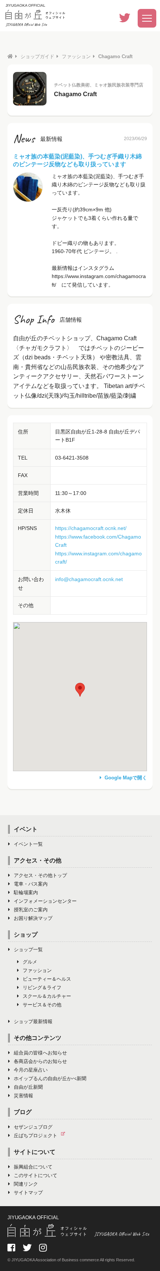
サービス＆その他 (42, 1004)
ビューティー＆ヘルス (47, 979)
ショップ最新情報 (33, 1021)
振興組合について (33, 1166)
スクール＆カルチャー (47, 996)
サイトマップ (28, 1192)
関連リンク (26, 1184)
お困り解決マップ (33, 918)
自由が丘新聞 (28, 1087)
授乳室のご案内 (31, 909)
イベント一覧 (28, 844)
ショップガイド (37, 56)
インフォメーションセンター (45, 901)
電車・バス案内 (31, 884)
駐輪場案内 (26, 892)
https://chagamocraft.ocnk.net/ (91, 528)
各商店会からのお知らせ (40, 1061)
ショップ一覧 (28, 949)
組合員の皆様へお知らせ (40, 1052)
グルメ (30, 961)
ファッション (76, 56)
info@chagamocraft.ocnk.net (89, 579)
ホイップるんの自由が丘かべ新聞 (50, 1078)
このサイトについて (35, 1175)
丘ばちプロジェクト (35, 1135)
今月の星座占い (31, 1069)
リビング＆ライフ (42, 987)
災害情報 (23, 1095)
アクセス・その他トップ (40, 875)
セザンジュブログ (33, 1127)
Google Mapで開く (126, 777)
